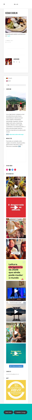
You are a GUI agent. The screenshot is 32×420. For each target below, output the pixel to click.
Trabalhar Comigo (21, 412)
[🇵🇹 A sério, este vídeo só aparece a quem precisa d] (16, 312)
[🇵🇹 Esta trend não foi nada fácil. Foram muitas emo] (16, 249)
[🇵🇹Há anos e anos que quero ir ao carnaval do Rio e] (16, 187)
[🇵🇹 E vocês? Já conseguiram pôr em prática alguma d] (16, 353)
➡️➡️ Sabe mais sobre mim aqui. (15, 134)
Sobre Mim (8, 412)
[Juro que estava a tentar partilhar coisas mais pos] (16, 207)
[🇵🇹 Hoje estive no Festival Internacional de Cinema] (16, 270)
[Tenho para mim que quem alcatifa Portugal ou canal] (16, 291)
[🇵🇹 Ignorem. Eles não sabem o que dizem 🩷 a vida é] (16, 228)
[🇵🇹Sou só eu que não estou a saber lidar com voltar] (16, 333)
